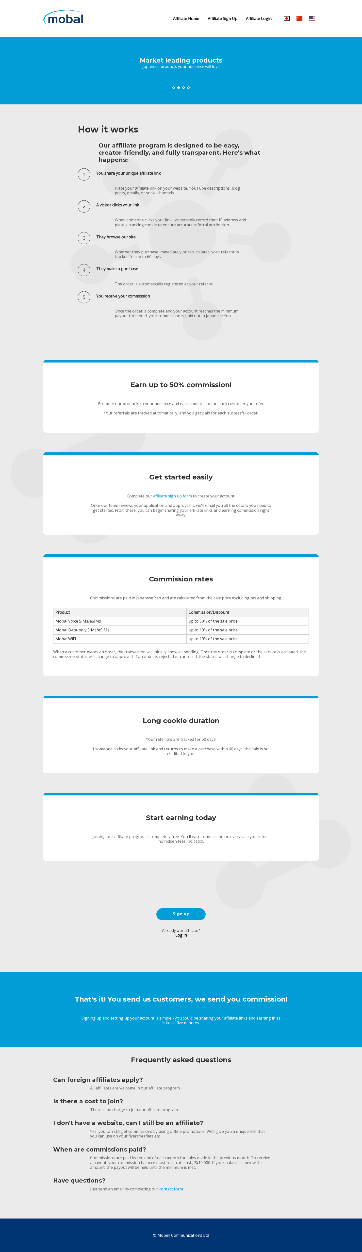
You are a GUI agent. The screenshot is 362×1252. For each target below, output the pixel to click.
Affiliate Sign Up (222, 18)
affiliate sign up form (172, 496)
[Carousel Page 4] (188, 87)
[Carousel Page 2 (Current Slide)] (178, 87)
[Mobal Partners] (64, 24)
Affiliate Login (259, 18)
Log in (181, 935)
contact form (171, 1189)
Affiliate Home (186, 18)
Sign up (181, 914)
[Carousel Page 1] (173, 87)
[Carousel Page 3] (183, 87)
